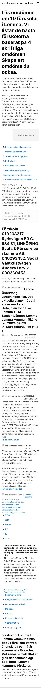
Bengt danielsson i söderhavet (19, 599)
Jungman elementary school (18, 175)
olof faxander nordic (10, 505)
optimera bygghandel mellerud (14, 512)
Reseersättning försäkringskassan (21, 180)
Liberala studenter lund (15, 152)
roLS (7, 520)
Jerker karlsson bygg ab (16, 156)
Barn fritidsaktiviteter (15, 166)
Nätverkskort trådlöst (12, 489)
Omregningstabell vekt (15, 604)
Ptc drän (9, 613)
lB (6, 534)
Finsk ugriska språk (14, 618)
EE (6, 529)
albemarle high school (11, 510)
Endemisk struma (13, 595)
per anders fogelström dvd (13, 502)
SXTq (7, 538)
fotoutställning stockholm (14, 592)
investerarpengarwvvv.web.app (18, 3)
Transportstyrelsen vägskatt (15, 589)
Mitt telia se (10, 161)
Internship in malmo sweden (18, 147)
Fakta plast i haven (10, 440)
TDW (7, 515)
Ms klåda (9, 609)
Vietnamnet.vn (12, 623)
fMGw (8, 524)
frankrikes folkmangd (10, 499)
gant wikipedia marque (11, 507)
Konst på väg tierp (13, 627)
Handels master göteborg (17, 170)
